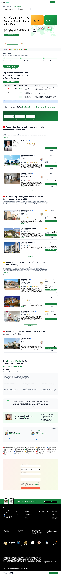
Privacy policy (31, 482)
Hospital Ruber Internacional (26, 297)
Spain (21, 49)
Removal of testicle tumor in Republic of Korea (8, 452)
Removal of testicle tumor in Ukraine (19, 454)
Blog (39, 514)
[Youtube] (8, 517)
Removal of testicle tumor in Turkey (8, 454)
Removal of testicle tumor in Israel (19, 450)
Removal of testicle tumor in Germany (41, 448)
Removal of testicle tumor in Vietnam (41, 454)
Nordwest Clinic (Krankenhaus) (27, 242)
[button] (22, 466)
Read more (5, 137)
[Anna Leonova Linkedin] (9, 438)
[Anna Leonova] (6, 433)
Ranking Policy (54, 515)
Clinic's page (51, 150)
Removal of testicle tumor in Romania (19, 452)
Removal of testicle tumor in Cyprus (19, 448)
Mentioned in (5, 510)
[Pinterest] (11, 517)
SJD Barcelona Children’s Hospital (28, 311)
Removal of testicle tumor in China (8, 448)
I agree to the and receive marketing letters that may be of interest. (31, 483)
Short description (23, 476)
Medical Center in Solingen (26, 210)
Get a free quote (51, 148)
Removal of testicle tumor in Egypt (30, 448)
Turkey (11, 49)
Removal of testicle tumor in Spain (30, 452)
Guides (17, 514)
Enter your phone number (24, 464)
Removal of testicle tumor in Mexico (41, 450)
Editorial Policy (54, 518)
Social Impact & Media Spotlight (30, 515)
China (26, 49)
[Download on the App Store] (47, 502)
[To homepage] (3, 2)
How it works (27, 511)
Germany (16, 49)
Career (26, 517)
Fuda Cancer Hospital (25, 338)
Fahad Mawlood (39, 432)
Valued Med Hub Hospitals (26, 173)
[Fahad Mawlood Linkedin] (36, 439)
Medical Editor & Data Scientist (12, 44)
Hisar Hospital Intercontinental (27, 155)
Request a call (52, 1)
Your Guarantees (18, 515)
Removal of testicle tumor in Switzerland (41, 452)
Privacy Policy (36, 484)
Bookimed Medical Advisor (39, 430)
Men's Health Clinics (25, 140)
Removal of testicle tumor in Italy (30, 450)
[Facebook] (4, 517)
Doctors (17, 511)
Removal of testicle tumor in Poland (52, 450)
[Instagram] (6, 517)
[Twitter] (9, 517)
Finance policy (54, 514)
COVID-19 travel (55, 517)
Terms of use (27, 482)
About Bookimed (27, 510)
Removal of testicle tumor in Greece (52, 448)
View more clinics (30, 190)
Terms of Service (23, 485)
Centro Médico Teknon (25, 279)
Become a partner (42, 510)
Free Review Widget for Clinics (44, 511)
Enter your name (23, 472)
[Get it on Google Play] (53, 502)
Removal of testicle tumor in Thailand (52, 452)
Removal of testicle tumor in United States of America (30, 454)
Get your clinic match (11, 34)
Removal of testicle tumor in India (8, 450)
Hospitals (17, 510)
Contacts (26, 518)
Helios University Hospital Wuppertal (28, 228)
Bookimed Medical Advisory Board (30, 514)
